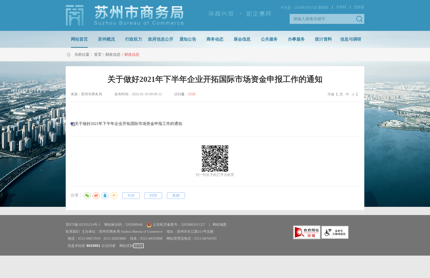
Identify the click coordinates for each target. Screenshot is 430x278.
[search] (323, 19)
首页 (98, 54)
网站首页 (79, 39)
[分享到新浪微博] (96, 195)
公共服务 (269, 39)
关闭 (176, 196)
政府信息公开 (160, 39)
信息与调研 (350, 39)
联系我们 (73, 231)
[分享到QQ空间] (113, 195)
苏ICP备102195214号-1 (83, 224)
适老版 (359, 7)
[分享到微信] (87, 195)
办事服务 (296, 39)
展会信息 (242, 39)
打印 (153, 196)
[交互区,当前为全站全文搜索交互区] (327, 19)
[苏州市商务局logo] (125, 15)
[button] (359, 19)
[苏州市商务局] (125, 15)
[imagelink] (307, 232)
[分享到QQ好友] (105, 195)
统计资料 (323, 39)
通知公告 (187, 39)
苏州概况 (106, 39)
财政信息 (113, 54)
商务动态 (215, 39)
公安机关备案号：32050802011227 (179, 224)
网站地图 (219, 224)
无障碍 (341, 7)
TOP (130, 196)
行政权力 (133, 39)
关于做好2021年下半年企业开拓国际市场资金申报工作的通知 (128, 123)
